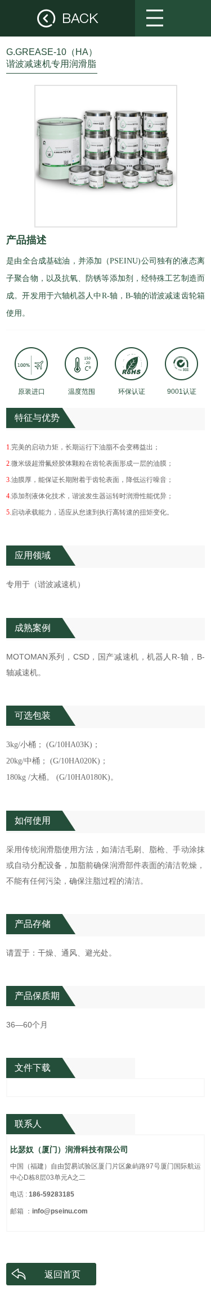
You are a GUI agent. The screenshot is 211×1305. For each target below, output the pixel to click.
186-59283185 (51, 1194)
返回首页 (62, 1274)
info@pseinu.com (60, 1211)
